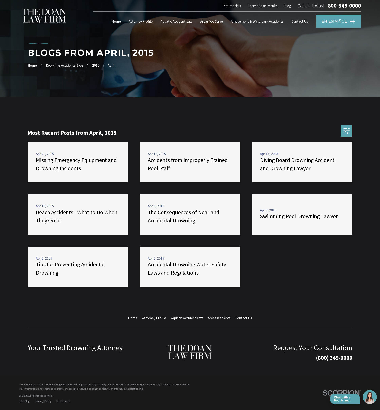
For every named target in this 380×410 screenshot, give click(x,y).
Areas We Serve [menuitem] (211, 21)
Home (132, 318)
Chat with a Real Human (342, 398)
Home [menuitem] (116, 21)
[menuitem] (24, 401)
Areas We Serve (219, 318)
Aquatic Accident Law (187, 318)
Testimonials (231, 5)
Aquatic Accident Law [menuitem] (176, 21)
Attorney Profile (154, 318)
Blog (287, 5)
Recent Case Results (262, 5)
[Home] (44, 16)
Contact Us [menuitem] (299, 21)
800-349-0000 (344, 6)
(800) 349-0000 (334, 357)
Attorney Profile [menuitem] (141, 21)
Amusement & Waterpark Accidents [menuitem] (257, 21)
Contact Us (243, 318)
